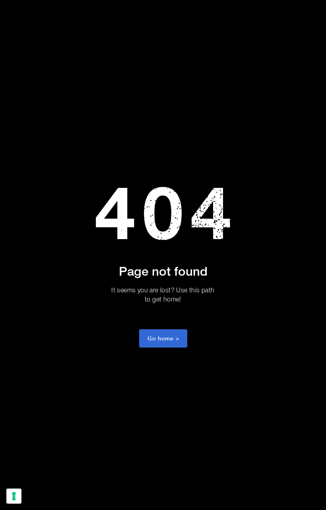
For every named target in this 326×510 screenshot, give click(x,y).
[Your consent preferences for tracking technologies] (13, 496)
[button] (163, 338)
